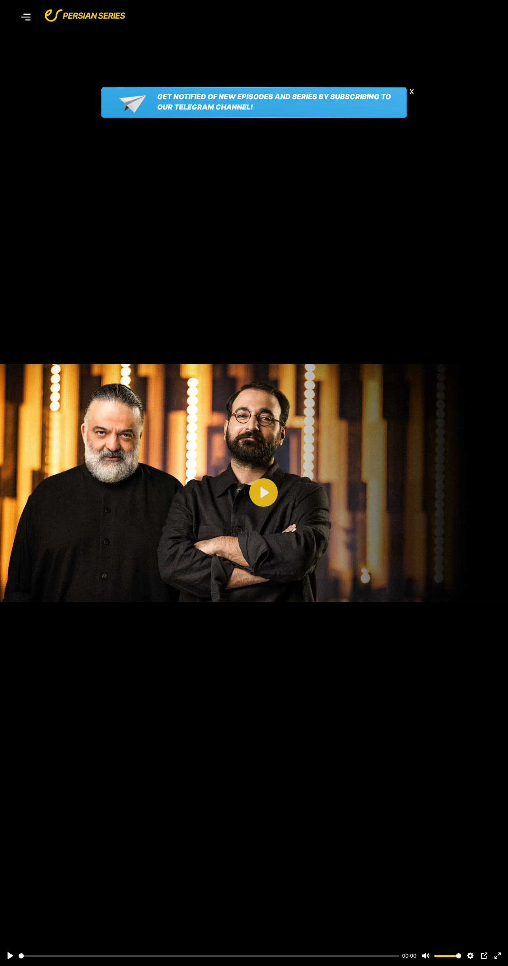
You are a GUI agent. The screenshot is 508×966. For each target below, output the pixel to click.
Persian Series (94, 16)
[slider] (209, 956)
